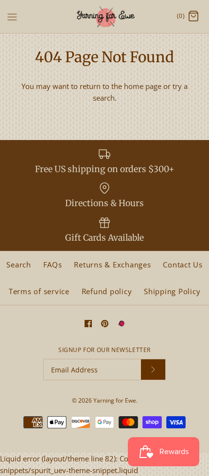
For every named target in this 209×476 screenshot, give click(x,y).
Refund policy (107, 291)
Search (18, 264)
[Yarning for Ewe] (105, 16)
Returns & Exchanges (112, 264)
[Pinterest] (104, 323)
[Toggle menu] (12, 16)
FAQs (52, 264)
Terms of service (39, 291)
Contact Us (183, 264)
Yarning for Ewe (114, 400)
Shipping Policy (172, 291)
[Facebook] (88, 323)
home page (142, 86)
